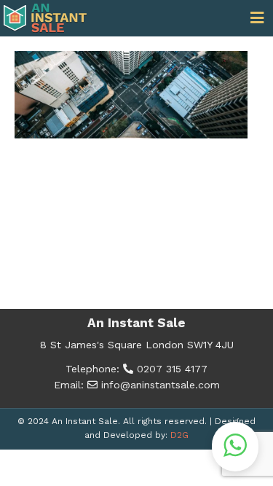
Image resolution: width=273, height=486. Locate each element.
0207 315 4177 (170, 369)
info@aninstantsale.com (159, 385)
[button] (235, 446)
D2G (179, 435)
